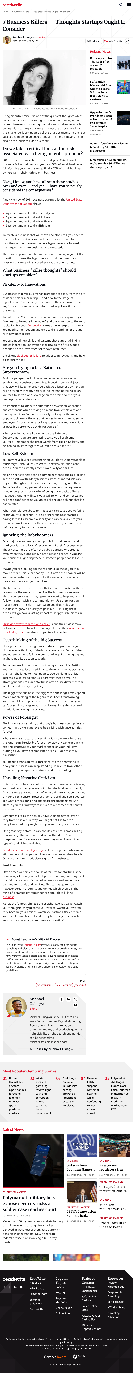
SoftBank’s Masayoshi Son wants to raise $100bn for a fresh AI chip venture (100, 90)
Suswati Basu (10, 1215)
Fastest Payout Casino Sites (91, 1317)
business (8, 897)
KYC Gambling (116, 1307)
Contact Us (36, 1309)
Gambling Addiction (114, 1315)
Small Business (64, 985)
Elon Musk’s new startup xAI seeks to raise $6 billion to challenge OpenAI (109, 163)
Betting (60, 1292)
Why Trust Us (38, 1288)
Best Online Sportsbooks (89, 1289)
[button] (121, 4)
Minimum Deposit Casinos (91, 1327)
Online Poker (64, 1307)
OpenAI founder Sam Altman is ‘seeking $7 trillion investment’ (109, 147)
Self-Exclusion (116, 1301)
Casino (60, 1287)
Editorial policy (32, 944)
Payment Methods (61, 1300)
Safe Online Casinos (89, 1298)
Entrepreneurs (45, 985)
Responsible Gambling (115, 1294)
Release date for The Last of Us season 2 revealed (101, 63)
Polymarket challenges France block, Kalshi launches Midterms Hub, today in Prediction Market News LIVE (120, 1093)
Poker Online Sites (90, 1308)
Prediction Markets (14, 1192)
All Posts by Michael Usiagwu (52, 1049)
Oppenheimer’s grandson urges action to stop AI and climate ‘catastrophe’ (102, 119)
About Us (35, 1282)
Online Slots (63, 1313)
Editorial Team (38, 1294)
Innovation (35, 325)
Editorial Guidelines (36, 1301)
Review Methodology (116, 1284)
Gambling (72, 1161)
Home (5, 11)
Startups (80, 985)
